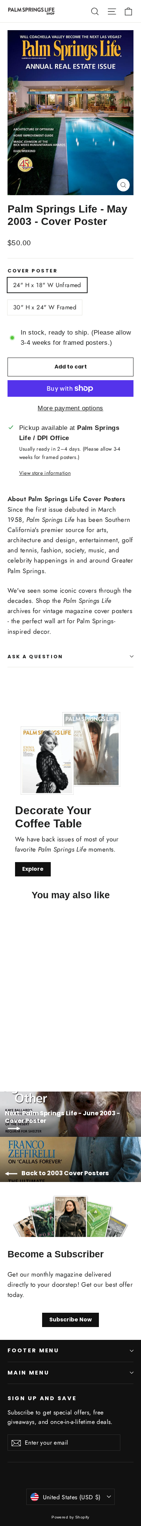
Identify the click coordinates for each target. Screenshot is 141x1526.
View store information (45, 473)
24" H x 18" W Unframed (47, 285)
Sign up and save (42, 1398)
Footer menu (33, 1350)
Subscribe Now (70, 1319)
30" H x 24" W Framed (44, 307)
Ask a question (35, 656)
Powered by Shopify (70, 1517)
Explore (33, 869)
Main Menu (28, 1372)
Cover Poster (33, 271)
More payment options (70, 408)
